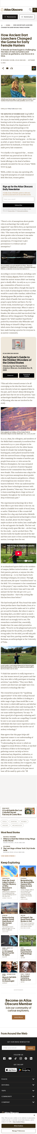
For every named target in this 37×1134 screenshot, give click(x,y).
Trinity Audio (11, 108)
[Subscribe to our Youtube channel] (10, 1058)
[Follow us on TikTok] (16, 1058)
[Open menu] (35, 9)
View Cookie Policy (18, 1122)
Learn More (18, 1017)
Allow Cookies (18, 1126)
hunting (14, 821)
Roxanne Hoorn (9, 60)
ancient (5, 825)
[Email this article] (7, 68)
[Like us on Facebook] (4, 1058)
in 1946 (8, 167)
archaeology (17, 825)
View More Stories (7, 856)
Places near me (11, 17)
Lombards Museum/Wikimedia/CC (18, 269)
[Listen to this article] (12, 68)
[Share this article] (3, 68)
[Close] (34, 1115)
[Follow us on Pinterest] (26, 1058)
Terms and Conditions (22, 211)
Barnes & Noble (26, 375)
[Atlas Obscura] (12, 10)
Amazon (10, 375)
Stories (8, 25)
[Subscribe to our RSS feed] (31, 1058)
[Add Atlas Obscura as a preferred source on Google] (34, 68)
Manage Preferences (18, 1131)
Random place (28, 17)
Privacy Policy (11, 211)
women (24, 821)
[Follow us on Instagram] (21, 1058)
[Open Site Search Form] (30, 9)
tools (4, 821)
